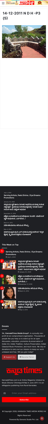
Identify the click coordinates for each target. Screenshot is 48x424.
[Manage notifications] (42, 418)
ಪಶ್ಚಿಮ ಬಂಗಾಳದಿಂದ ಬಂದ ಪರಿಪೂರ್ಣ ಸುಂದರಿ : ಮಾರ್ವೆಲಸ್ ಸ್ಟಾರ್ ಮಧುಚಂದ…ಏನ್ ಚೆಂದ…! (31, 278)
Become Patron (27, 357)
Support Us (10, 357)
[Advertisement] (24, 96)
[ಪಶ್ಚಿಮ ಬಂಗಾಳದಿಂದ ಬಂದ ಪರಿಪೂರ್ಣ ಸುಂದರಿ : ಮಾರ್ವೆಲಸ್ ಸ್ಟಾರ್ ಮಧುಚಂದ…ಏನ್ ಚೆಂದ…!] (9, 279)
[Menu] (3, 3)
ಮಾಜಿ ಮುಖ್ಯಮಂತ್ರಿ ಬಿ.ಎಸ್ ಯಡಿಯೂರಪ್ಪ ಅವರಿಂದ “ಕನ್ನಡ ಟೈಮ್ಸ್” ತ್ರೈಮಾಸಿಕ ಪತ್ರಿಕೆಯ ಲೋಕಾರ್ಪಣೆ (32, 304)
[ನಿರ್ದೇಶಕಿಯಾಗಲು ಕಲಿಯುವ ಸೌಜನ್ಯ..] (9, 293)
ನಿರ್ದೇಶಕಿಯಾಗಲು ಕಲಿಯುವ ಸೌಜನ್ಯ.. (30, 288)
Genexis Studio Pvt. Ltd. (29, 419)
